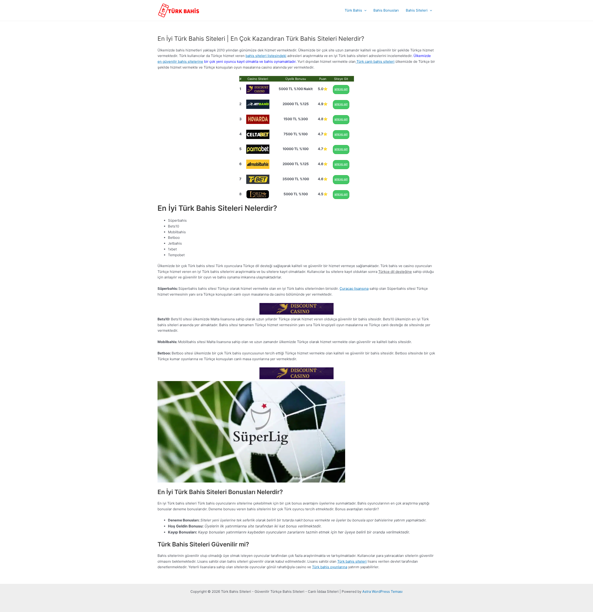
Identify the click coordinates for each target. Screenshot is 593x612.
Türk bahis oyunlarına (329, 567)
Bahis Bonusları (386, 10)
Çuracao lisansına (354, 288)
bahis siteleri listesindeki (266, 56)
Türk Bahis (353, 10)
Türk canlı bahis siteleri (375, 61)
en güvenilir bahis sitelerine (180, 61)
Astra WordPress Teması (382, 591)
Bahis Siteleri (417, 10)
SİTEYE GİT (341, 89)
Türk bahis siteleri (352, 561)
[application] (364, 10)
